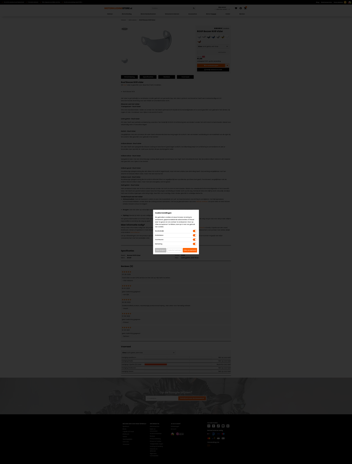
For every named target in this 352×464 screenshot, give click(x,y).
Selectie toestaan (174, 250)
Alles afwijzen (160, 250)
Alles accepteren (190, 250)
